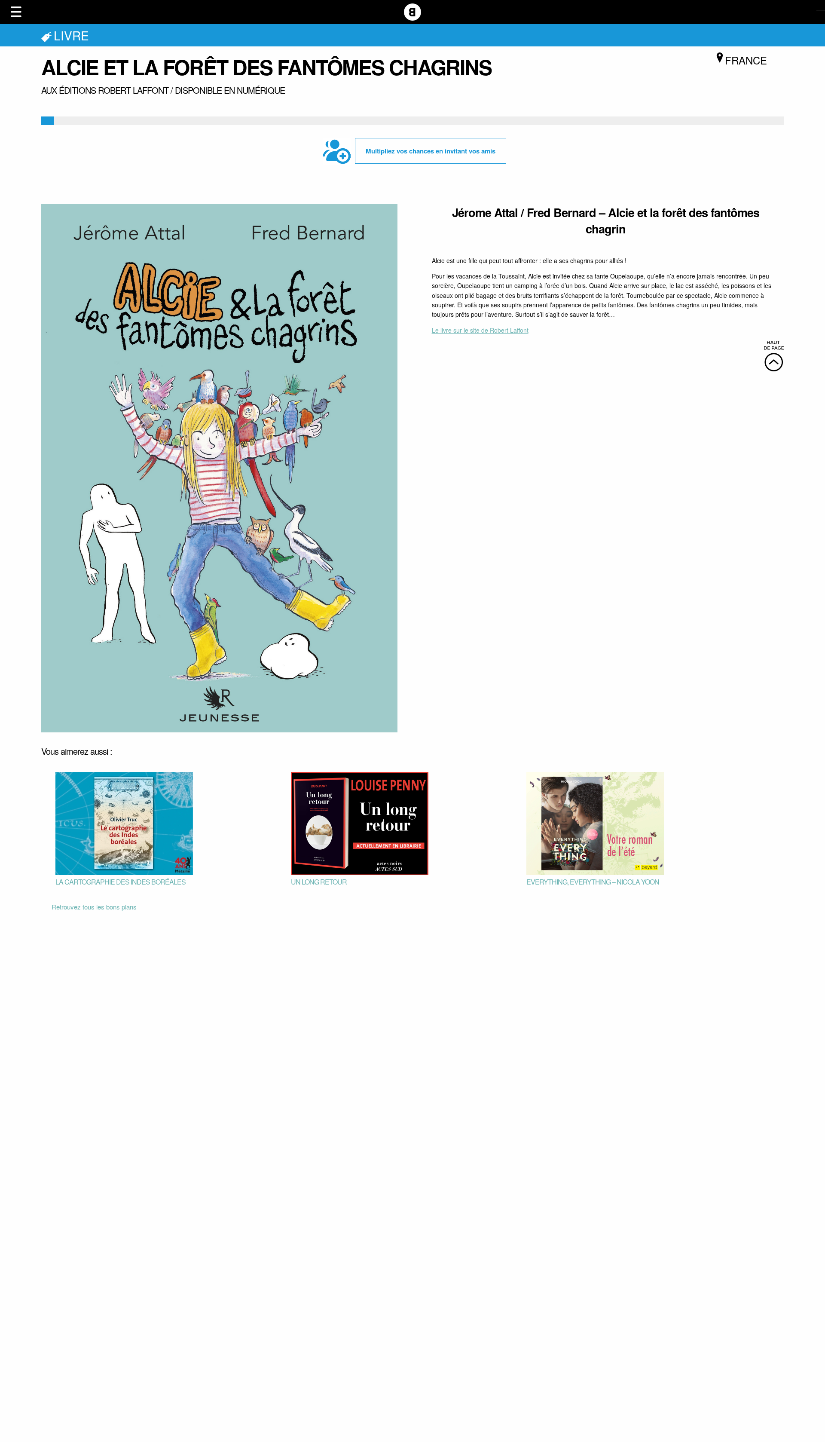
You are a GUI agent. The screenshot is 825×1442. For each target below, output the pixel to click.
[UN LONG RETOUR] (359, 822)
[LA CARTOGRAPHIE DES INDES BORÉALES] (124, 822)
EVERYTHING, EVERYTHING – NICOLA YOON (592, 882)
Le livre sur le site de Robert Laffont (480, 330)
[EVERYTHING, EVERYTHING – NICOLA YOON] (595, 822)
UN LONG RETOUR (319, 882)
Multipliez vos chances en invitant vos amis (430, 151)
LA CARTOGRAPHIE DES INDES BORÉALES (120, 882)
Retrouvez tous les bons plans (94, 906)
